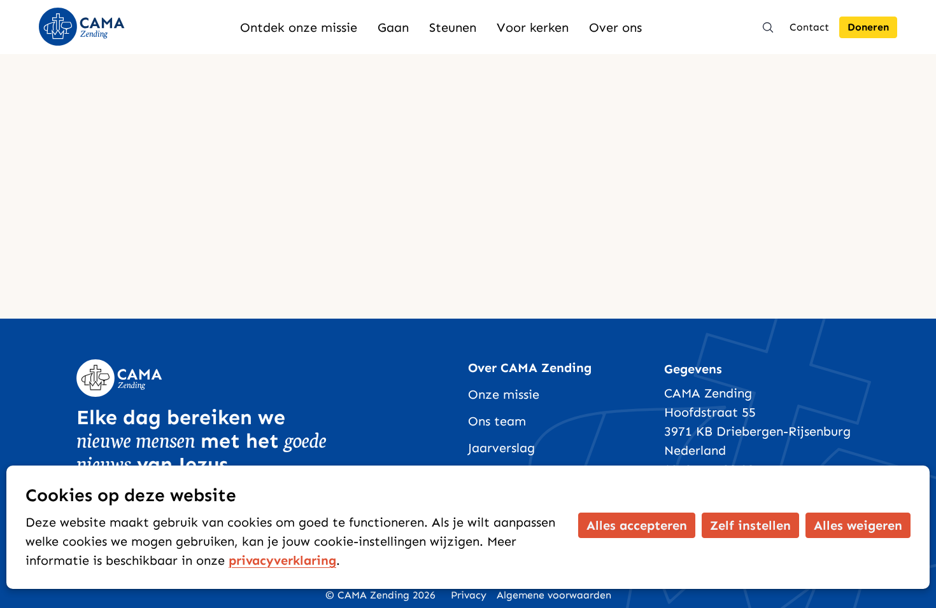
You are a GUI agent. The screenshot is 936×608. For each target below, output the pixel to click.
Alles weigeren (858, 525)
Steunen (452, 27)
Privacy (468, 595)
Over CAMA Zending (530, 367)
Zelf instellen (750, 525)
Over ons (615, 27)
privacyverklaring (282, 560)
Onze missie (503, 394)
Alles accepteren (636, 525)
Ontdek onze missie (298, 27)
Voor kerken (533, 27)
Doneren (868, 27)
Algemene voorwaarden (554, 595)
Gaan (393, 27)
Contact (809, 27)
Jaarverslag (501, 447)
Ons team (497, 421)
